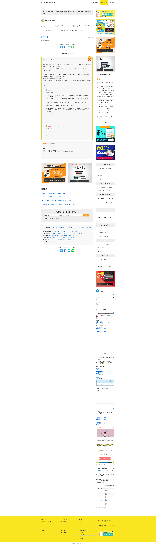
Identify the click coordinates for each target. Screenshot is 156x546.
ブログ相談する (64, 521)
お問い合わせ (82, 526)
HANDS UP (82, 532)
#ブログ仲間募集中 (99, 329)
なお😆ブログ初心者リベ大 (103, 313)
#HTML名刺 (98, 372)
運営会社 (81, 521)
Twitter (49, 239)
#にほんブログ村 (99, 368)
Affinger (65, 235)
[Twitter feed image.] (105, 307)
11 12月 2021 (111, 313)
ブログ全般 (51, 241)
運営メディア (82, 523)
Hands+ (81, 538)
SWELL (62, 235)
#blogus (97, 377)
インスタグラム (60, 239)
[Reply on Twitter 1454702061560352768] (97, 405)
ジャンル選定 (67, 227)
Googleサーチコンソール (71, 237)
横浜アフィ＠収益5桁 (102, 295)
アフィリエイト (69, 233)
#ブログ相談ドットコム (100, 302)
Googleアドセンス (61, 233)
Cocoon (69, 235)
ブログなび (82, 534)
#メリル (97, 303)
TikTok (69, 239)
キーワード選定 (61, 227)
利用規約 (81, 528)
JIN (55, 235)
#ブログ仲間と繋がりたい (101, 331)
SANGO (58, 235)
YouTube (54, 239)
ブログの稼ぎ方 (54, 233)
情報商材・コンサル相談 (61, 241)
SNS (47, 239)
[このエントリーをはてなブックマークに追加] (69, 48)
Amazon (74, 233)
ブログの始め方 (54, 227)
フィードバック (77, 241)
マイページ (63, 523)
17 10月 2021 (108, 409)
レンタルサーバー (101, 179)
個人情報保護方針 (83, 530)
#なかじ (97, 304)
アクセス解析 (52, 237)
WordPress (51, 235)
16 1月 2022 (109, 295)
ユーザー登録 (63, 526)
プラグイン (74, 235)
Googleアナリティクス (60, 237)
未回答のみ (52, 218)
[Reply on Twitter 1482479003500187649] (97, 309)
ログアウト (63, 530)
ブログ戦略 (74, 231)
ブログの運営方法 (54, 17)
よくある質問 (63, 532)
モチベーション (70, 241)
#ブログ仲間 (98, 378)
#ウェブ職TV (99, 321)
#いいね (97, 424)
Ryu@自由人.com (101, 409)
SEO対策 (67, 231)
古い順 (57, 218)
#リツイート (98, 425)
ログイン (62, 528)
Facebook (65, 239)
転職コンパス (82, 536)
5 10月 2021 (112, 468)
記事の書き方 (62, 231)
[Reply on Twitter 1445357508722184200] (97, 507)
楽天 (77, 233)
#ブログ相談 (98, 422)
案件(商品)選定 (73, 227)
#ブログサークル (99, 371)
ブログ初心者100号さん (50, 20)
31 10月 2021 (100, 359)
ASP (83, 227)
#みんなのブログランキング (101, 374)
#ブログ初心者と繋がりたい (101, 328)
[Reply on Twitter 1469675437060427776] (97, 354)
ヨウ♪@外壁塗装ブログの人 (103, 468)
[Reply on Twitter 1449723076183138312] (97, 465)
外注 (71, 231)
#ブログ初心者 (99, 327)
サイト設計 (79, 227)
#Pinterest (98, 373)
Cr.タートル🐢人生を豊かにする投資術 (105, 357)
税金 (55, 241)
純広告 (80, 233)
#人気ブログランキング (100, 369)
